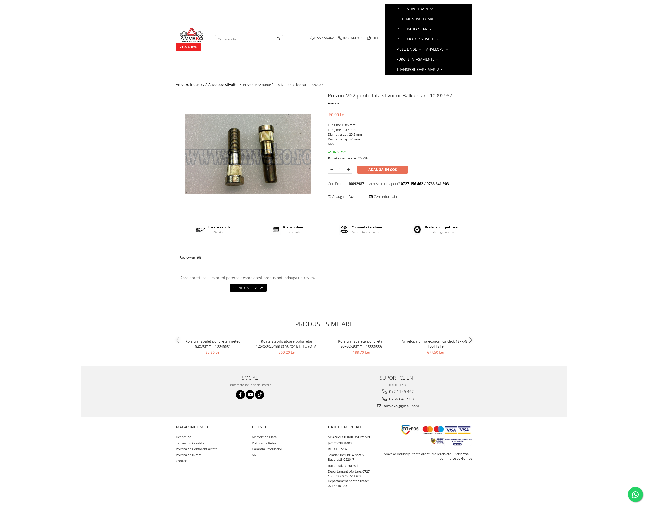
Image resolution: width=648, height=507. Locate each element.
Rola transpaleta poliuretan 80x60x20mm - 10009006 (361, 344)
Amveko (334, 103)
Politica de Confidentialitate (196, 449)
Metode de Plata (264, 437)
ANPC (256, 455)
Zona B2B (188, 46)
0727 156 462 (401, 391)
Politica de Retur (264, 443)
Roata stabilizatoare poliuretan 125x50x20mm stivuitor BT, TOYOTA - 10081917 (287, 344)
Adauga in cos (382, 169)
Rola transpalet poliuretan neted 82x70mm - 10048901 (213, 344)
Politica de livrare (188, 455)
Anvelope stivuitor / (225, 84)
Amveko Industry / (192, 84)
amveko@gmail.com (401, 405)
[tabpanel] (248, 154)
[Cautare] (278, 39)
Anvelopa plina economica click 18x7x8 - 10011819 (436, 344)
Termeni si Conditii (190, 443)
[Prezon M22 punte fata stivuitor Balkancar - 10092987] (248, 154)
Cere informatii (385, 196)
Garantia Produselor (267, 449)
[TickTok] (259, 394)
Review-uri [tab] (190, 257)
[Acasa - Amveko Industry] (191, 35)
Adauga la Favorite (346, 196)
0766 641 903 (401, 398)
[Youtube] (250, 394)
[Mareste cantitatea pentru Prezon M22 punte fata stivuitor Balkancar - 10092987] (348, 170)
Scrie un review (248, 287)
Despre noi (184, 437)
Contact (182, 460)
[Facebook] (240, 394)
